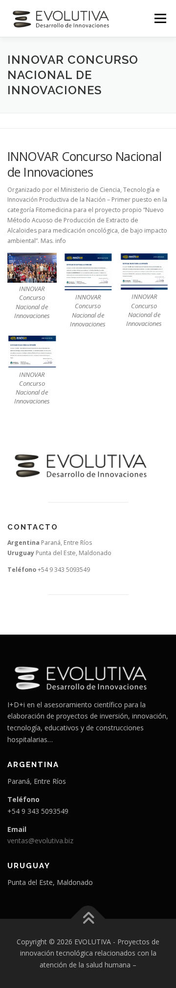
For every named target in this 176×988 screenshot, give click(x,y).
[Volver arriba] (88, 918)
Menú (160, 18)
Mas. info (53, 241)
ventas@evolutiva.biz (40, 840)
